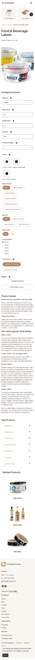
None (6, 187)
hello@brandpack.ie (9, 581)
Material (9, 426)
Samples (4, 605)
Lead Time (10, 464)
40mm (7, 248)
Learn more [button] (25, 651)
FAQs (3, 608)
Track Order (5, 617)
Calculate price (16, 287)
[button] (2, 65)
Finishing (9, 438)
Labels (9, 25)
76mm (7, 242)
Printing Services (6, 635)
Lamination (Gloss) (11, 204)
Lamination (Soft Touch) (12, 209)
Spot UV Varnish (18, 219)
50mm (7, 245)
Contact (3, 611)
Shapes (8, 451)
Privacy (18, 643)
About (3, 599)
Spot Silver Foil (24, 224)
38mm (7, 251)
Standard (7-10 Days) (12, 264)
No (6, 234)
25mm (7, 254)
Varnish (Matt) (18, 187)
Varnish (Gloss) (10, 193)
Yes (13, 234)
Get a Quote (5, 614)
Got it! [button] (5, 655)
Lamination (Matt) (10, 198)
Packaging (4, 625)
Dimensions (10, 445)
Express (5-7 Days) (11, 269)
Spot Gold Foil (9, 224)
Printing (3, 628)
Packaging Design (7, 638)
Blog (2, 602)
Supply (8, 457)
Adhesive (9, 432)
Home (3, 25)
